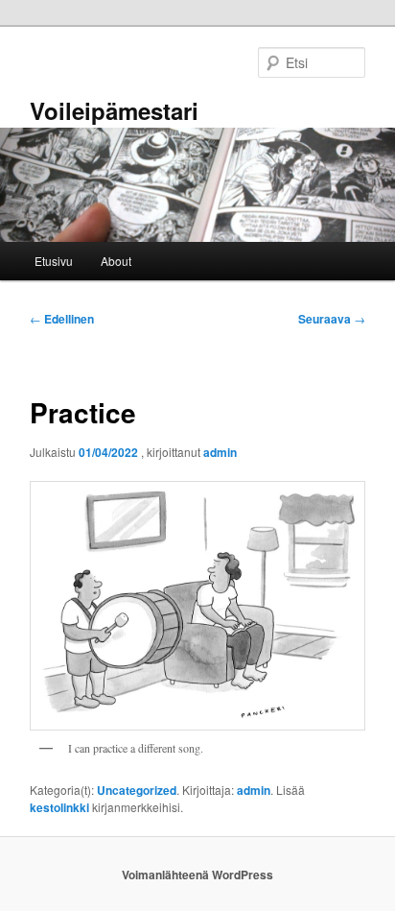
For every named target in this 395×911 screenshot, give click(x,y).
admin (220, 452)
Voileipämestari (114, 110)
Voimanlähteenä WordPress (197, 874)
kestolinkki (59, 807)
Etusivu (54, 260)
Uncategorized (136, 790)
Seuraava (331, 318)
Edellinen (62, 318)
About (116, 260)
